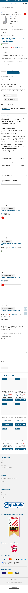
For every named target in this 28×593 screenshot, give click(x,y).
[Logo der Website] (14, 3)
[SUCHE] (25, 7)
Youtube (3, 497)
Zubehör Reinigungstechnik (17, 29)
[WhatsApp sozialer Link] (12, 105)
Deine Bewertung (6, 336)
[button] (2, 13)
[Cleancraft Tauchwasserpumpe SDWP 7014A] (11, 226)
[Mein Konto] (23, 3)
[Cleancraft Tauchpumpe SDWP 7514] (11, 193)
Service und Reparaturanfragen (9, 478)
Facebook (3, 495)
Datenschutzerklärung (6, 467)
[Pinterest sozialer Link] (10, 105)
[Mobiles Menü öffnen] (1, 3)
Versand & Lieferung (6, 470)
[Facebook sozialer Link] (5, 105)
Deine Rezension (5, 338)
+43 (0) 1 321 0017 (18, 0)
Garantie (3, 481)
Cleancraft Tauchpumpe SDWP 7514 (10, 210)
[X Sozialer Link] (7, 105)
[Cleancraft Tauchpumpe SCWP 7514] (11, 260)
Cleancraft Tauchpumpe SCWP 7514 (10, 277)
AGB (2, 460)
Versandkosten (7, 52)
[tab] (6, 108)
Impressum (4, 465)
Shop (8, 29)
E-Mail (3, 361)
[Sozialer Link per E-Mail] (9, 105)
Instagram (3, 492)
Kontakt (3, 462)
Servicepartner (4, 484)
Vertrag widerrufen (14, 587)
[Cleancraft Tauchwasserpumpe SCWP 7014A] (11, 293)
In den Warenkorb (13, 72)
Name (3, 355)
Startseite (3, 29)
